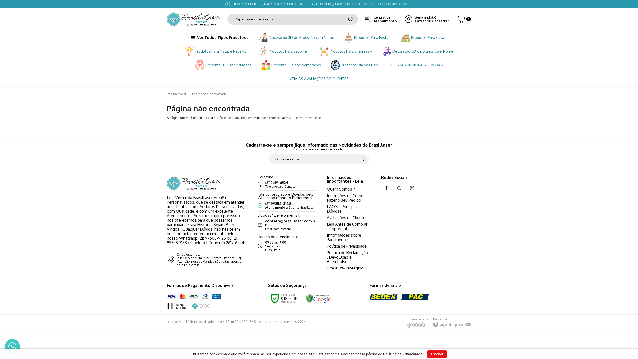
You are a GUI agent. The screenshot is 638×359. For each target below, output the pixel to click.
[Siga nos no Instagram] (412, 188)
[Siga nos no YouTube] (399, 188)
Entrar (420, 21)
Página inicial (176, 94)
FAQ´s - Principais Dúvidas (343, 209)
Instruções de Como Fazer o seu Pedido (345, 198)
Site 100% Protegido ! (346, 268)
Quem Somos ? (341, 189)
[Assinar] (364, 159)
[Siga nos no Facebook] (386, 188)
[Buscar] (350, 19)
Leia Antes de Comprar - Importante (347, 226)
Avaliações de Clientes (347, 217)
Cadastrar (440, 21)
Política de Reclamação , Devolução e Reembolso (347, 257)
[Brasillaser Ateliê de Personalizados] (194, 19)
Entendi (437, 354)
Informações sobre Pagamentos (344, 237)
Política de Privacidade (347, 246)
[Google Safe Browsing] (318, 298)
